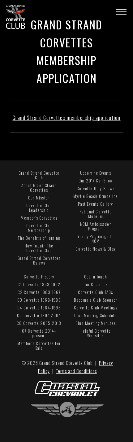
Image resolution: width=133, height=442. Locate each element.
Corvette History (39, 277)
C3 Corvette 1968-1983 (39, 300)
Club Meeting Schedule (95, 315)
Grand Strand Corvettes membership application (67, 117)
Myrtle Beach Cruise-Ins (95, 196)
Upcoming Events (95, 173)
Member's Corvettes (39, 218)
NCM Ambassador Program (95, 226)
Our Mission (39, 198)
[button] (121, 11)
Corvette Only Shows (95, 188)
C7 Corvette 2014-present (39, 333)
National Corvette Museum (95, 213)
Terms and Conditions (76, 370)
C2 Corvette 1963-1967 (39, 292)
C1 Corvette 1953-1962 (39, 284)
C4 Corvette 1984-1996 (39, 307)
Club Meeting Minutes (95, 323)
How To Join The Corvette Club (39, 248)
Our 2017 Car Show (96, 180)
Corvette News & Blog (95, 249)
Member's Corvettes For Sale (39, 345)
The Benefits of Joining (39, 238)
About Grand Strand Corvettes (39, 187)
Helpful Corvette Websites (95, 333)
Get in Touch (95, 277)
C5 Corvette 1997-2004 (39, 315)
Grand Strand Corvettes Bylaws (39, 260)
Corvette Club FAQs (95, 292)
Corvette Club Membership (39, 227)
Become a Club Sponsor (95, 300)
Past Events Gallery (95, 204)
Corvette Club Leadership (39, 207)
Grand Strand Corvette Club (39, 175)
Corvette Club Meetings (95, 307)
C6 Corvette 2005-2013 (39, 323)
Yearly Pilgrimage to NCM (95, 238)
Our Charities (96, 284)
